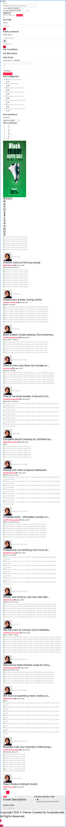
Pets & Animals (19, 104)
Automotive (18, 79)
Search (7, 13)
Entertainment (19, 88)
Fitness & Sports (19, 92)
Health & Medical (19, 100)
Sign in (6, 15)
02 (11, 792)
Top (1, 826)
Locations (6, 117)
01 (7, 792)
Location (6, 11)
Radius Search (8, 35)
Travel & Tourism (19, 109)
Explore (5, 6)
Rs (9, 134)
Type (5, 8)
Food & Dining (18, 96)
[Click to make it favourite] (3, 251)
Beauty (16, 83)
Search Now (8, 74)
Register (13, 15)
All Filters (8, 198)
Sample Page (10, 808)
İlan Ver (20, 15)
